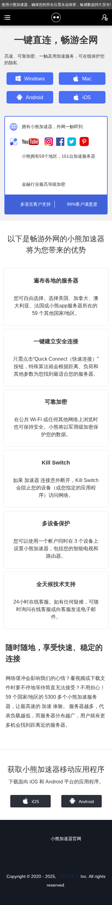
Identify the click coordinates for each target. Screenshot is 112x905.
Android (34, 97)
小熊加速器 (68, 876)
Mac (86, 78)
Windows (34, 78)
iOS (86, 97)
